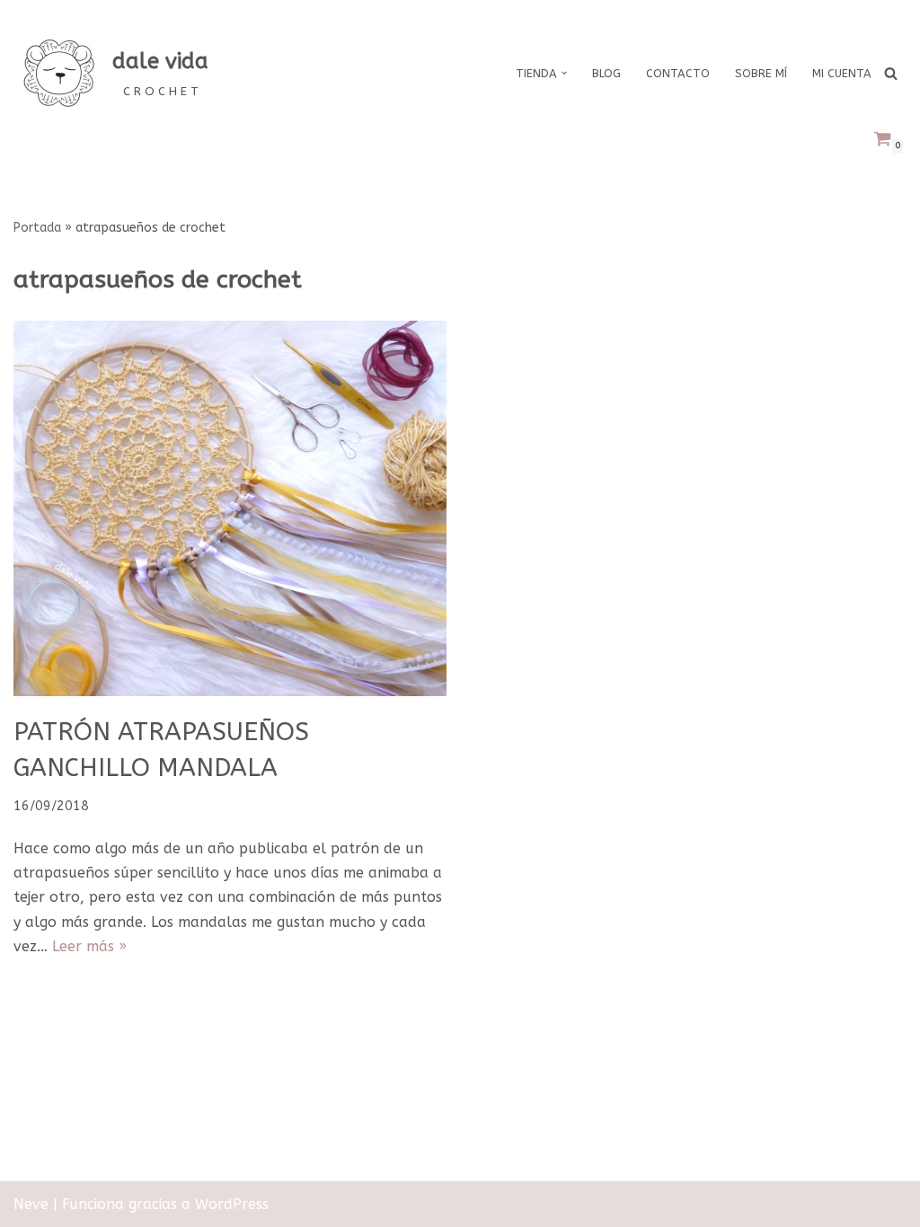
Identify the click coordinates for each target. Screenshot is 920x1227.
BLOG (606, 73)
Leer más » (89, 946)
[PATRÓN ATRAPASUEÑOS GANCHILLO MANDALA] (230, 509)
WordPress (232, 1204)
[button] (564, 72)
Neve (31, 1204)
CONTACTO (678, 73)
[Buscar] (891, 73)
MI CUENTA (841, 73)
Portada (37, 227)
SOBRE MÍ (761, 73)
